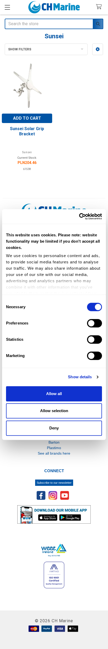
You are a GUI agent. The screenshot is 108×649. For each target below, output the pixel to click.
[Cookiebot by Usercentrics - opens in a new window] (79, 216)
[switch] (94, 323)
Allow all (54, 393)
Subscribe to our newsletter (54, 482)
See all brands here (54, 453)
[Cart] (100, 7)
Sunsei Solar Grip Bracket (27, 131)
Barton (54, 442)
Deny (54, 428)
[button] (97, 49)
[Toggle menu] (7, 7)
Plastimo (54, 448)
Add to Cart (27, 118)
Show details (80, 377)
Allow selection (54, 410)
